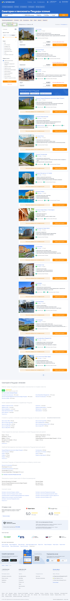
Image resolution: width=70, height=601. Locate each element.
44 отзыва (39, 303)
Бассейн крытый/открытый (7, 20)
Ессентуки (42, 593)
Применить (10, 81)
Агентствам (38, 576)
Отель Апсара (38, 29)
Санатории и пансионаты (6, 576)
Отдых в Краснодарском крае (31, 544)
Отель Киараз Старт (40, 264)
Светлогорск (31, 593)
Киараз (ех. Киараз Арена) (41, 455)
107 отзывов (39, 248)
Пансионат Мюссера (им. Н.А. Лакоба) (44, 173)
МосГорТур (21, 578)
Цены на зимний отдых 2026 (41, 420)
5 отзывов (39, 211)
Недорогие (45, 20)
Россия (64, 594)
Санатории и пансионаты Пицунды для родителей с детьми (46, 493)
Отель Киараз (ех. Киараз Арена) (43, 228)
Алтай (7, 593)
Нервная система (5, 407)
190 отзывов (39, 174)
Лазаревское (15, 594)
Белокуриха (11, 593)
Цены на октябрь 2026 (6, 425)
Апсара (3, 453)
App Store (3, 559)
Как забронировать (22, 576)
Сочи (19, 594)
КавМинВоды (37, 593)
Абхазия (3, 593)
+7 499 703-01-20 (5, 569)
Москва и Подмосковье (45, 594)
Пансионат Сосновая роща (41, 154)
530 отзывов (39, 118)
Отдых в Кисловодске (24, 546)
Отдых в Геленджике (48, 544)
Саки (39, 594)
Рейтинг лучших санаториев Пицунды (10, 392)
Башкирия (52, 594)
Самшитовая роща (5, 451)
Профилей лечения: (40, 125)
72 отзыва (39, 266)
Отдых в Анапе (62, 544)
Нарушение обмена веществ (41, 407)
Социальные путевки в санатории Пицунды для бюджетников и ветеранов (15, 495)
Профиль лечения (6, 58)
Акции (20, 584)
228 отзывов (39, 358)
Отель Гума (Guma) (40, 301)
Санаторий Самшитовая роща (42, 116)
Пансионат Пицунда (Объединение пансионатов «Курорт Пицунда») (50, 98)
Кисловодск (47, 593)
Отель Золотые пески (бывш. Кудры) (43, 356)
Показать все (4, 414)
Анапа (6, 594)
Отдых (35, 20)
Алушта (29, 594)
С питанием (16, 20)
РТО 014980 (18, 526)
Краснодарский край (63, 593)
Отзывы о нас (21, 582)
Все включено (26, 20)
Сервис (4, 41)
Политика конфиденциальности (58, 599)
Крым (25, 594)
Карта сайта (66, 599)
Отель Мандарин (39, 319)
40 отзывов (39, 321)
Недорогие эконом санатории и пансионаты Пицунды (12, 497)
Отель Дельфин (39, 283)
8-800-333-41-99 (22, 569)
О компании (21, 580)
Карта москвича (22, 586)
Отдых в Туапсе (55, 544)
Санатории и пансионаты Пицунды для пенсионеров (45, 492)
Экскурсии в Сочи (26, 596)
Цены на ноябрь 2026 (6, 427)
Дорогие (39, 20)
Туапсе (22, 594)
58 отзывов (39, 71)
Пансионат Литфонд (40, 191)
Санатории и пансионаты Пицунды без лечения (10, 498)
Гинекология (38, 405)
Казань (3, 596)
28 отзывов (39, 51)
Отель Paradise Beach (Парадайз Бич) (43, 338)
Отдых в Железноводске (14, 546)
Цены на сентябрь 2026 (6, 424)
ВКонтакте (49, 559)
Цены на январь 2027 (40, 425)
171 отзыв (38, 30)
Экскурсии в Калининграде (17, 596)
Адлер (3, 594)
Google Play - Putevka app (36, 557)
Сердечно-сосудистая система (7, 405)
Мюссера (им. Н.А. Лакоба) (41, 451)
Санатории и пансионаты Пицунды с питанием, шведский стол (47, 495)
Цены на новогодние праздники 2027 (42, 424)
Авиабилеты (4, 580)
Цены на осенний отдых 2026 (7, 422)
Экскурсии (4, 582)
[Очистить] (23, 15)
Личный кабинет (56, 569)
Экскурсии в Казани (8, 596)
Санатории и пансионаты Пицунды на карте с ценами (12, 493)
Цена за (8, 32)
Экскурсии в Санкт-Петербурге (23, 593)
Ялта (32, 594)
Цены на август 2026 (5, 420)
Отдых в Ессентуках (5, 546)
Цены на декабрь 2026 (40, 422)
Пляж (31, 20)
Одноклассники (60, 559)
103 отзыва (39, 229)
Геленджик (10, 594)
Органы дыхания (39, 410)
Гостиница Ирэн (39, 246)
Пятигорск (51, 593)
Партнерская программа (40, 578)
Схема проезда (55, 582)
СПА (21, 20)
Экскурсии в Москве (58, 594)
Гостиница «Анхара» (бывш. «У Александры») (45, 209)
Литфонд (3, 455)
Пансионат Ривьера (40, 49)
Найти (63, 15)
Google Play (12, 559)
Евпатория (35, 594)
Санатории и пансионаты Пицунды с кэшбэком (10, 492)
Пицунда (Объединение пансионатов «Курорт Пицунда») (12, 450)
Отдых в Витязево (21, 544)
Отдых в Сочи (40, 544)
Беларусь (15, 593)
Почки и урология (5, 412)
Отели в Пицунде (5, 544)
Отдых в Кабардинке (13, 544)
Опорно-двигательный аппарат (7, 410)
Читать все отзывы (6, 515)
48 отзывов (39, 284)
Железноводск (57, 593)
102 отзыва (39, 137)
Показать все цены (59, 44)
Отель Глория (38, 69)
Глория (37, 453)
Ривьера (3, 456)
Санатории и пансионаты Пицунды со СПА (43, 497)
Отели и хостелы (5, 578)
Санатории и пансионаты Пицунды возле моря (12, 474)
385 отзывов (39, 193)
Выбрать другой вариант (59, 111)
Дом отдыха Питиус (40, 136)
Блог (19, 588)
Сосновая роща (38, 450)
